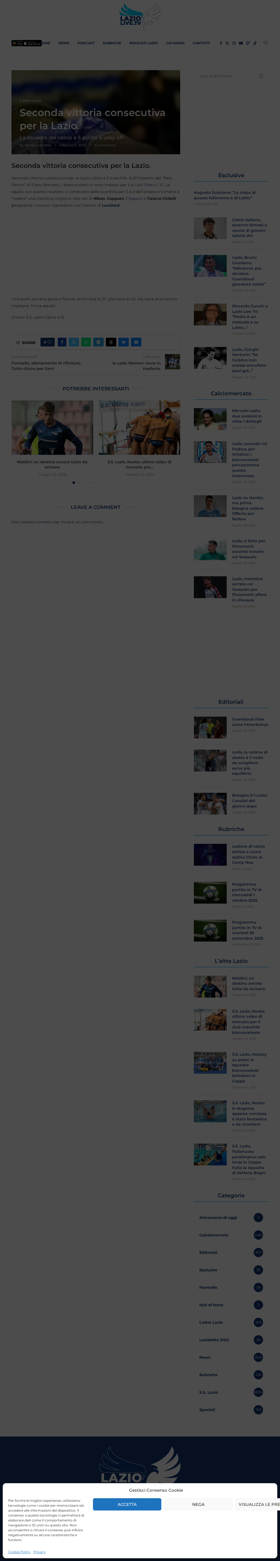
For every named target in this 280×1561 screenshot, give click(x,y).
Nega (198, 1504)
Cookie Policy (19, 1552)
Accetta (127, 1504)
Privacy (39, 1552)
